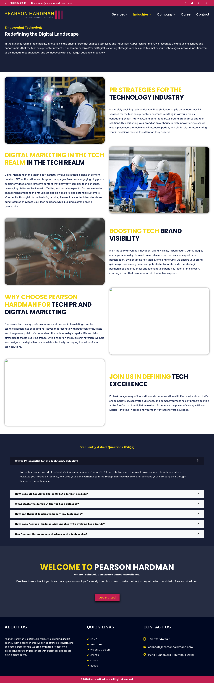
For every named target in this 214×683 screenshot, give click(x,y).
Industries (141, 14)
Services (118, 14)
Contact (202, 14)
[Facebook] (185, 3)
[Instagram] (206, 3)
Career (186, 14)
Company (165, 14)
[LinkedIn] (199, 3)
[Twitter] (192, 3)
